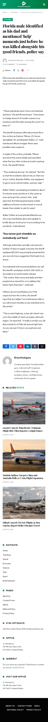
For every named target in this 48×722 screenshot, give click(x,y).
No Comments (10, 64)
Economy (7, 563)
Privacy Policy (8, 613)
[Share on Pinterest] (23, 70)
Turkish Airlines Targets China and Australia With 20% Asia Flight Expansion (23, 477)
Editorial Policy (9, 609)
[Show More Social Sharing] (28, 70)
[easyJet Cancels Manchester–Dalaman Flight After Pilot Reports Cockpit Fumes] (24, 408)
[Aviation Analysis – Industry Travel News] (24, 4)
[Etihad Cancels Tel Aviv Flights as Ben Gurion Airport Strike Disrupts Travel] (24, 503)
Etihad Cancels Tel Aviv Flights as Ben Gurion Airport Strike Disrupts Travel (21, 524)
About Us (6, 596)
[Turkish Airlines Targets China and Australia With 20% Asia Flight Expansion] (24, 455)
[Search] (44, 4)
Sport (5, 576)
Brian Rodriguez (16, 60)
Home (5, 550)
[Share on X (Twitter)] (18, 70)
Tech (5, 572)
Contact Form (9, 600)
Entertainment (9, 581)
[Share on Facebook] (14, 70)
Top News (8, 19)
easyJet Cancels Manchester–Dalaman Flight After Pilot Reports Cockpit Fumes (23, 429)
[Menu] (4, 4)
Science (6, 568)
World (5, 559)
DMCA (5, 605)
